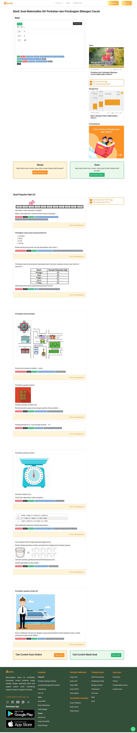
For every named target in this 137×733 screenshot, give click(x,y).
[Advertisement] (50, 48)
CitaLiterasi (42, 689)
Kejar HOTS (74, 689)
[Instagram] (7, 702)
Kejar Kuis (59, 655)
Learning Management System (49, 685)
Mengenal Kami (97, 685)
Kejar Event (74, 707)
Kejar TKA (73, 681)
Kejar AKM (74, 685)
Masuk (113, 3)
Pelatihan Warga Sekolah (47, 681)
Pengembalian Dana (120, 685)
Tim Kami (94, 693)
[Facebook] (12, 702)
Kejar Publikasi (75, 703)
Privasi (115, 681)
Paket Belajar (43, 725)
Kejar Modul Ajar (44, 705)
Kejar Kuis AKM (43, 721)
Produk (58, 3)
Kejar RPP (42, 701)
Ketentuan (116, 677)
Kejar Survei (74, 711)
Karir (93, 701)
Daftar (126, 3)
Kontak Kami (117, 689)
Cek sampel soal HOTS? (100, 202)
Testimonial (77, 3)
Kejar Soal (116, 655)
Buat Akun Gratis (40, 172)
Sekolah (41, 677)
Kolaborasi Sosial (97, 681)
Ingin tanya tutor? (97, 81)
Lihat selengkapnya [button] (76, 225)
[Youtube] (17, 702)
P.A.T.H (40, 693)
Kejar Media (74, 693)
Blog (68, 3)
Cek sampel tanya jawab (100, 84)
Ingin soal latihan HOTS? (100, 200)
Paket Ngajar (42, 709)
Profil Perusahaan (97, 677)
